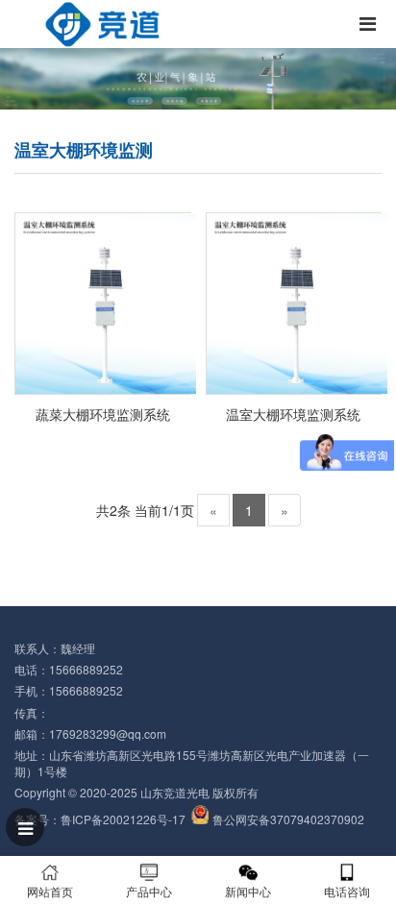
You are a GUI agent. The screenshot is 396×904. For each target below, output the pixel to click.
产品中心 (149, 891)
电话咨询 (347, 891)
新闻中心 (248, 891)
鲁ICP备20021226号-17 (123, 819)
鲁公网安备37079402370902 (288, 819)
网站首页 (50, 891)
